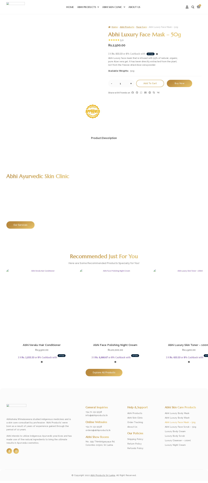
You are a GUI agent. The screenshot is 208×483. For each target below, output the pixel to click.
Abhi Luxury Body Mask (177, 413)
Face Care (141, 27)
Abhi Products (86, 7)
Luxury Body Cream (175, 431)
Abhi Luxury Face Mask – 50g (180, 422)
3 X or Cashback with (38, 357)
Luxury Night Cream (175, 445)
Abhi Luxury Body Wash (177, 418)
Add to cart (150, 83)
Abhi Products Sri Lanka (102, 475)
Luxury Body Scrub (175, 436)
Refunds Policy (135, 448)
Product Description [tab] (104, 138)
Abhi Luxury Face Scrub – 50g (180, 427)
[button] (133, 92)
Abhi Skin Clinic (112, 7)
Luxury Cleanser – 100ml (178, 440)
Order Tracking (135, 422)
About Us (134, 7)
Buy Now (179, 83)
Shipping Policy (135, 439)
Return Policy (134, 443)
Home (70, 7)
